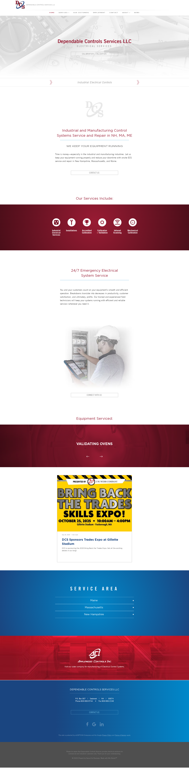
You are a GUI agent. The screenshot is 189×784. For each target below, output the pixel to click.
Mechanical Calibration (132, 231)
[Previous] (87, 456)
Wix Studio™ (112, 758)
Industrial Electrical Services (56, 232)
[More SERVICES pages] (68, 12)
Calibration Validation (102, 231)
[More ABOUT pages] (129, 12)
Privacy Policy (107, 735)
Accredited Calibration (87, 231)
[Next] (101, 456)
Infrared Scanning (117, 231)
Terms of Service (120, 735)
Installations (71, 230)
